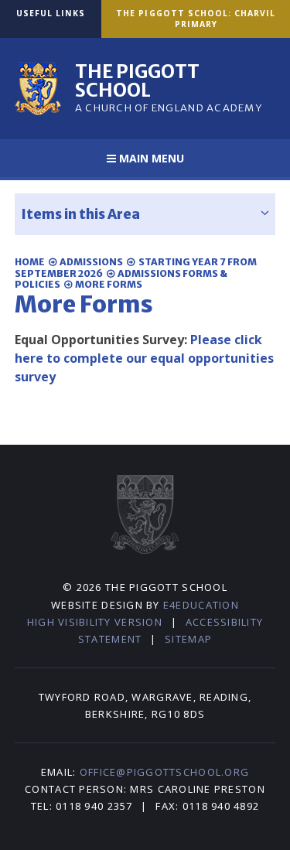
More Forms (108, 284)
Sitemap (188, 639)
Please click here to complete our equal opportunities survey (144, 358)
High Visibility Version (94, 622)
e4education (201, 605)
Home (30, 262)
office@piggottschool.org (164, 772)
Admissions (91, 262)
